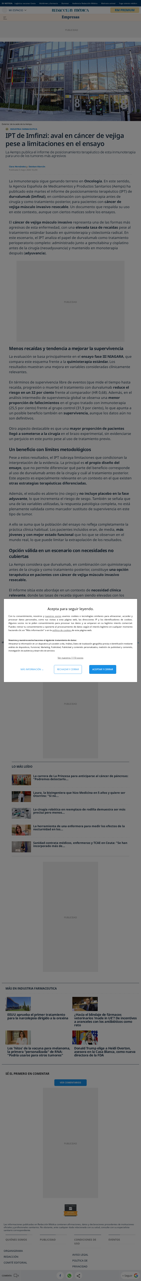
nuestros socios (53, 616)
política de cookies (62, 630)
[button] (70, 658)
